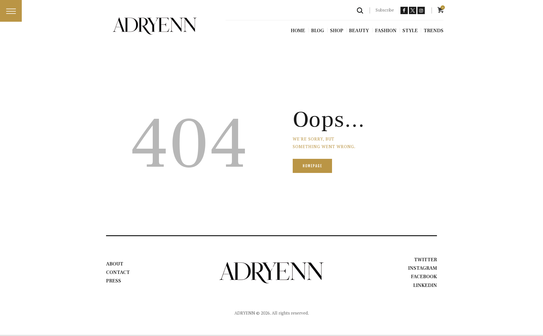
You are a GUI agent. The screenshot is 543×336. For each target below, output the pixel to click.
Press (113, 281)
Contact (118, 272)
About (114, 264)
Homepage (312, 166)
